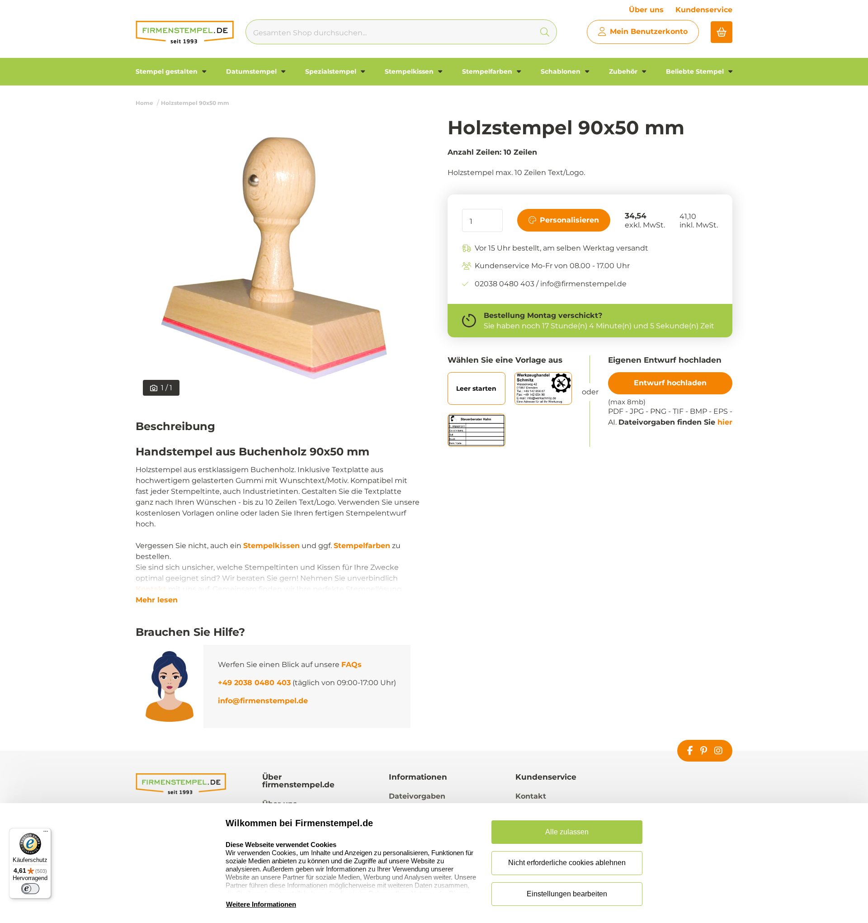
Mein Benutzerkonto (649, 31)
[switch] (30, 888)
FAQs (351, 664)
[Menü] (45, 833)
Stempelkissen (410, 71)
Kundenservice (703, 9)
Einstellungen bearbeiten (567, 894)
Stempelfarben (488, 71)
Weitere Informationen (261, 904)
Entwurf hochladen (670, 383)
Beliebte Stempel (696, 71)
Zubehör (624, 71)
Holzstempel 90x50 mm (195, 102)
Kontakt (151, 589)
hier (724, 422)
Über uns (646, 9)
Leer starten (476, 388)
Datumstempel (252, 71)
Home (144, 102)
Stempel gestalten (167, 71)
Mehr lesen (157, 600)
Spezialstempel (331, 71)
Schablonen (561, 71)
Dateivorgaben (417, 796)
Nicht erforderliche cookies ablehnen (567, 862)
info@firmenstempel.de (263, 700)
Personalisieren (569, 220)
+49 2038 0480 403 (254, 682)
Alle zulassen (567, 832)
